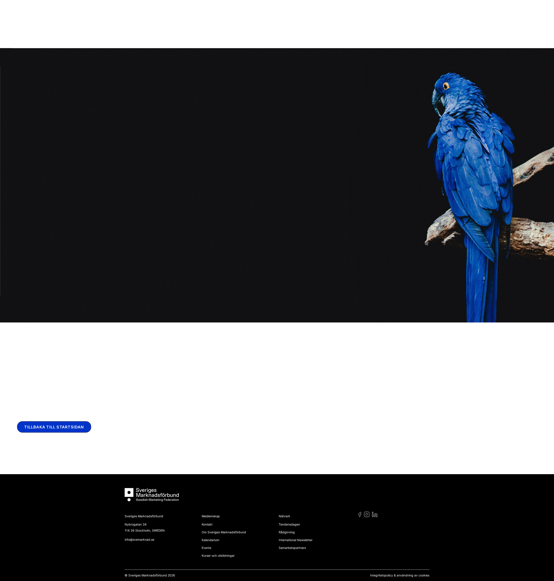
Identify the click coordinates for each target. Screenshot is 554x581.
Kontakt (207, 524)
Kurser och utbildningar (218, 555)
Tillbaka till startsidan (54, 427)
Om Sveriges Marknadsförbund (224, 532)
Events (206, 548)
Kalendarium (210, 540)
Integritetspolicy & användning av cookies (399, 575)
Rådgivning (287, 532)
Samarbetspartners (292, 548)
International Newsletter (295, 540)
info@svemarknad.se (139, 539)
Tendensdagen (289, 524)
